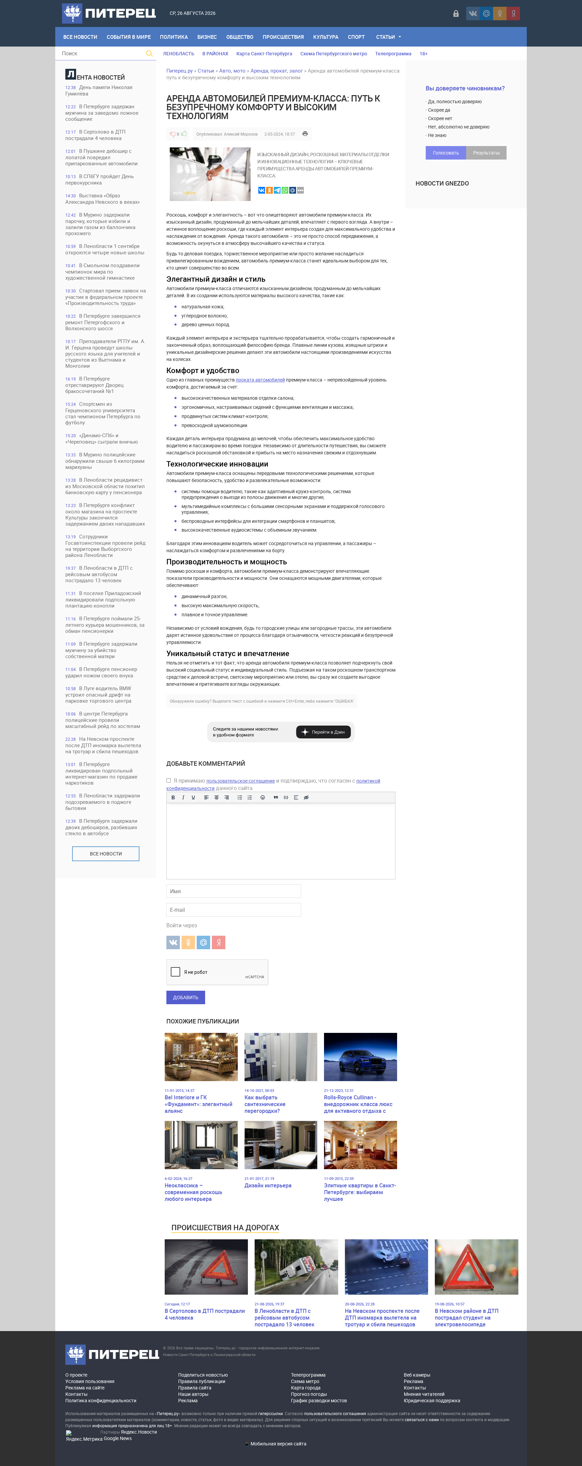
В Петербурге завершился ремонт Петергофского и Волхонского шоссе (102, 322)
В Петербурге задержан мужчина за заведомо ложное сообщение (101, 112)
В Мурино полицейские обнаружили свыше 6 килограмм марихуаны (104, 460)
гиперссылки (270, 1413)
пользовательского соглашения (335, 1413)
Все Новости (80, 36)
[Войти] (456, 13)
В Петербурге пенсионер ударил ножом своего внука (101, 672)
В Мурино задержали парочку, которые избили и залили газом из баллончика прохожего (100, 223)
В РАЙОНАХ (215, 53)
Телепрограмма (393, 53)
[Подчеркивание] (193, 797)
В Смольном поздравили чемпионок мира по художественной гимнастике (102, 271)
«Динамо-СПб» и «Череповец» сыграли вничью (101, 438)
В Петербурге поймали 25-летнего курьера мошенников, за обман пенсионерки (104, 624)
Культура (325, 36)
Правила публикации (201, 1381)
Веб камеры (417, 1375)
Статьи (385, 36)
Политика (174, 36)
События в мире (129, 36)
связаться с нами (422, 1419)
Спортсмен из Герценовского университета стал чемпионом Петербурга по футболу (102, 413)
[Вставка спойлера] (296, 797)
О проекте (76, 1375)
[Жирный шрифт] (173, 797)
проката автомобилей (260, 379)
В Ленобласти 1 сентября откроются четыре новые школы (104, 249)
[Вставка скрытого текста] (306, 797)
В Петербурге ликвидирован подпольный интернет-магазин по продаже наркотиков (101, 773)
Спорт (356, 36)
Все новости (106, 853)
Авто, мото (232, 70)
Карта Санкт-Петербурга (264, 53)
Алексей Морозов (241, 134)
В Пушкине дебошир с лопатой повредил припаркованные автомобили (101, 157)
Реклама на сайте (84, 1387)
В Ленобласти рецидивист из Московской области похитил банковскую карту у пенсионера (105, 486)
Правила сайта (195, 1387)
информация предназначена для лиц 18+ (132, 1425)
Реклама (188, 1400)
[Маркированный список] (240, 797)
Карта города (306, 1387)
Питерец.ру (179, 70)
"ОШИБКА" (344, 701)
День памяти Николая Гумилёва (98, 90)
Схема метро (305, 1381)
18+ (424, 53)
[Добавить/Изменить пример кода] (286, 797)
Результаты (486, 152)
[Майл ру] (486, 13)
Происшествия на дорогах (225, 1227)
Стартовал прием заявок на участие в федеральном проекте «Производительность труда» (105, 296)
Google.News (118, 1438)
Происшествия (283, 36)
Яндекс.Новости (139, 1432)
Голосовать (446, 152)
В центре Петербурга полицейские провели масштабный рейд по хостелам (102, 719)
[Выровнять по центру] (217, 797)
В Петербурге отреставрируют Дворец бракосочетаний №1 (94, 384)
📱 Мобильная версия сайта (275, 1443)
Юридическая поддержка (432, 1400)
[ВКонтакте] (473, 13)
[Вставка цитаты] (276, 797)
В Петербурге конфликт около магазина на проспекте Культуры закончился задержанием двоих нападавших (105, 514)
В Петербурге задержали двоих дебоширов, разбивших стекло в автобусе (101, 827)
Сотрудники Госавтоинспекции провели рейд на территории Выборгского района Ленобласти (105, 545)
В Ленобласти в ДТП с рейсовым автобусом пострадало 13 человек (99, 574)
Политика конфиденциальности (100, 1400)
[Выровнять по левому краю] (206, 797)
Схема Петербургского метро (333, 53)
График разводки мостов (319, 1400)
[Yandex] (513, 13)
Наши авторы (193, 1394)
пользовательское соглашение (240, 781)
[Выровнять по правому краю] (227, 797)
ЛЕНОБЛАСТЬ (178, 53)
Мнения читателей (424, 1394)
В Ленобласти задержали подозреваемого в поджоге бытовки (102, 801)
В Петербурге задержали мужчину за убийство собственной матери (101, 649)
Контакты (76, 1394)
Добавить (185, 997)
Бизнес (207, 36)
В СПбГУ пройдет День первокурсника (99, 179)
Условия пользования (90, 1381)
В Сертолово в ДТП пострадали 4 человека (95, 134)
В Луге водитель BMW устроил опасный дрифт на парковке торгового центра (98, 694)
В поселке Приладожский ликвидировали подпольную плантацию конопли (103, 599)
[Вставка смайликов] (263, 797)
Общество (239, 36)
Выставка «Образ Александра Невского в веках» (102, 198)
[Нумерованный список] (250, 797)
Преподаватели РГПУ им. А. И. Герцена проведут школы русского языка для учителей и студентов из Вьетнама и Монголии (105, 353)
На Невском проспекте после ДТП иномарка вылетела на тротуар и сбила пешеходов (103, 745)
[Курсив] (183, 797)
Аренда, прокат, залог (277, 70)
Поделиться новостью (203, 1375)
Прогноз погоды (309, 1394)
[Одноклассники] (500, 13)
